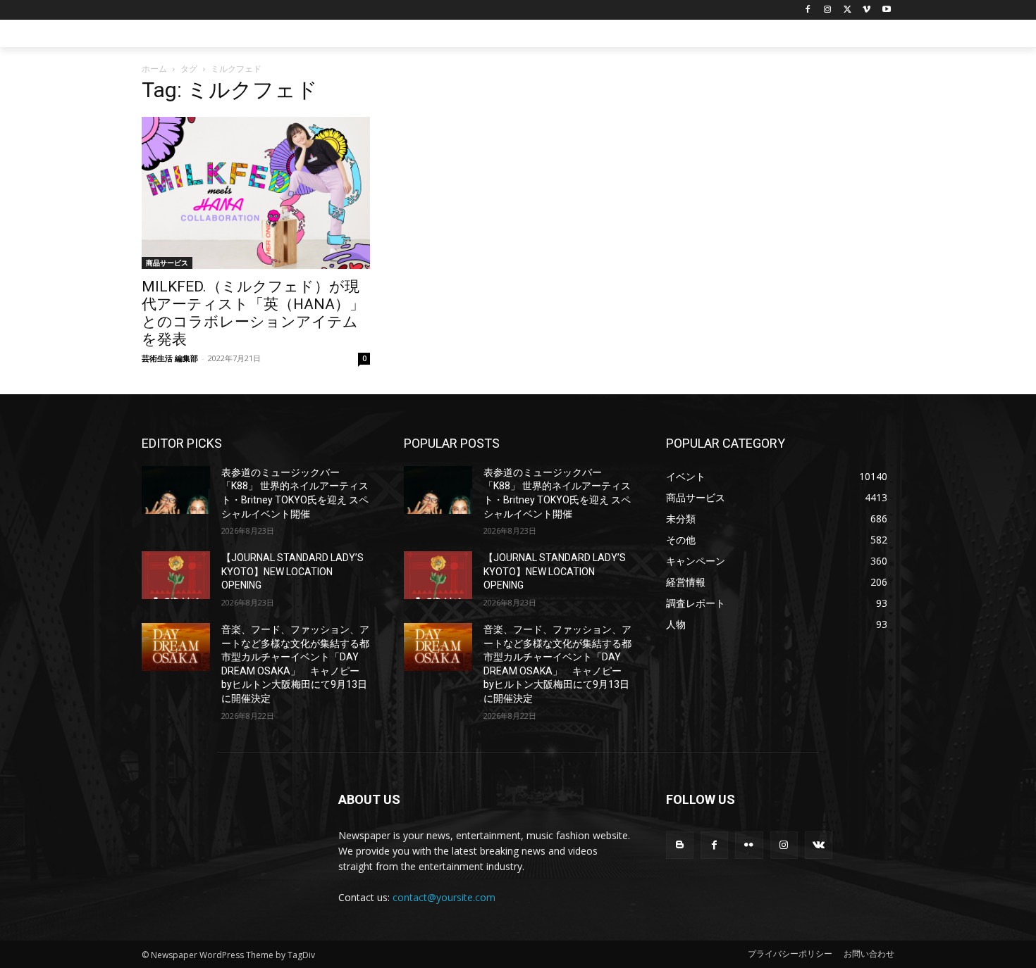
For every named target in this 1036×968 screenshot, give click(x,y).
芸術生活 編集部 (170, 358)
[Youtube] (886, 10)
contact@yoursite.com (444, 897)
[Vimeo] (866, 10)
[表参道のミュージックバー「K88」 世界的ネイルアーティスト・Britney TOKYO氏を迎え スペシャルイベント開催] (176, 490)
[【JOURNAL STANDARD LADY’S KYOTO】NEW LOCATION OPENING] (176, 575)
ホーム (154, 69)
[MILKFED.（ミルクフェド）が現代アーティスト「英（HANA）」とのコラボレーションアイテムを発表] (256, 193)
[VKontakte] (818, 845)
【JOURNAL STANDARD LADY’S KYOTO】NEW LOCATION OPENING (292, 571)
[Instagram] (828, 10)
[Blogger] (679, 845)
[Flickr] (749, 845)
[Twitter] (847, 10)
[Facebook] (808, 10)
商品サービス (167, 263)
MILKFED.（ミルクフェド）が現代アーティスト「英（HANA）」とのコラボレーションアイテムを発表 (253, 313)
